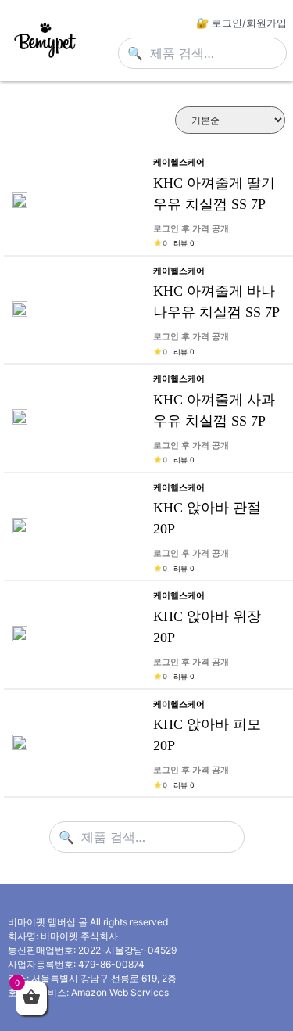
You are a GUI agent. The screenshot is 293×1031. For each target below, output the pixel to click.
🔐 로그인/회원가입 (241, 22)
